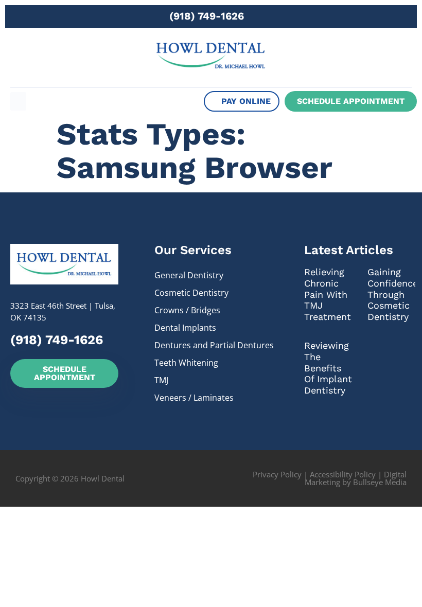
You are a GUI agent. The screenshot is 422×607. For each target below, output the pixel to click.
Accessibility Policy (343, 474)
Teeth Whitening (186, 362)
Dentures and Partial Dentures (214, 345)
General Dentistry (188, 275)
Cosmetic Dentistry (191, 292)
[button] (18, 101)
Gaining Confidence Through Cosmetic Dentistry (392, 294)
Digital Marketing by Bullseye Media (356, 478)
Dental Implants (185, 327)
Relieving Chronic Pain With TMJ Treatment (327, 294)
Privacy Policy (277, 474)
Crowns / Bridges (187, 310)
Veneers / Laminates (194, 397)
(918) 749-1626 (206, 16)
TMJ (161, 380)
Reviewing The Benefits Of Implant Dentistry (328, 367)
